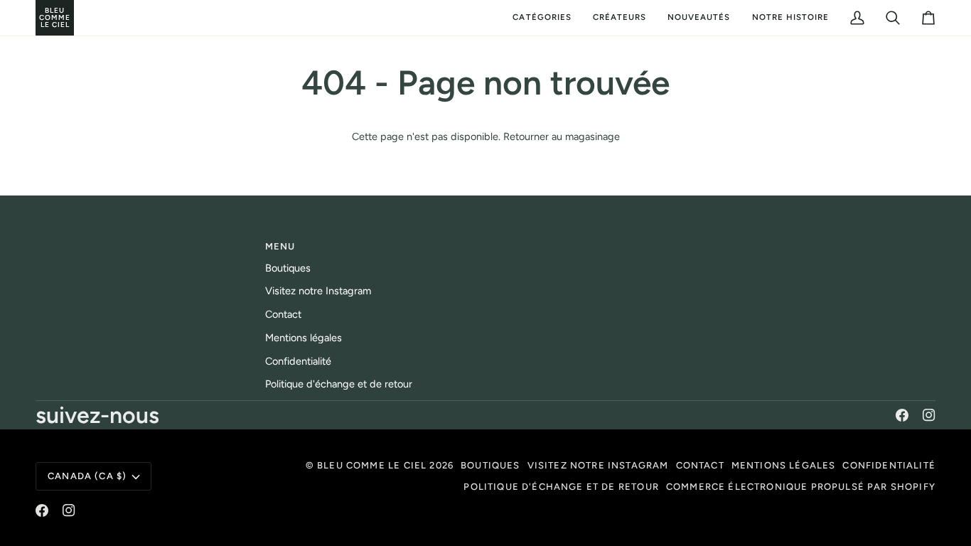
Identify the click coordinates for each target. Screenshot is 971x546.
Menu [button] (280, 246)
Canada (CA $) (87, 476)
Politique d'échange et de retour (338, 384)
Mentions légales (303, 337)
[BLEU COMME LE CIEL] (37, 18)
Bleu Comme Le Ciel (372, 465)
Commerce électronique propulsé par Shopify (800, 486)
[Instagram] (929, 415)
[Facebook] (902, 415)
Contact (283, 314)
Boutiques (288, 268)
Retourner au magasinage (561, 136)
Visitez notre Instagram (318, 290)
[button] (541, 18)
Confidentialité (298, 361)
